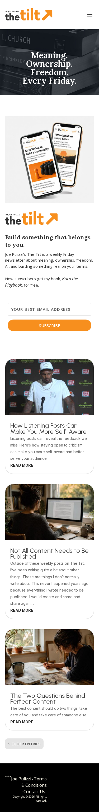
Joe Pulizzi (21, 779)
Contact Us (34, 791)
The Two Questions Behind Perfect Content (47, 698)
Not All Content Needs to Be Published (49, 553)
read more (21, 465)
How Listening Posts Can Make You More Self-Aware (48, 428)
